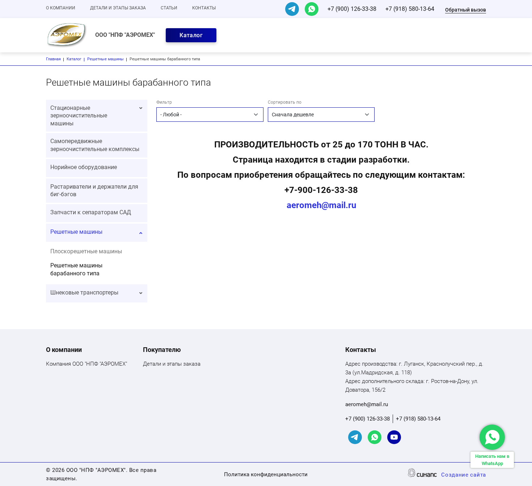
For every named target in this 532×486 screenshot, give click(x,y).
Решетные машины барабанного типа (76, 269)
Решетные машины (105, 59)
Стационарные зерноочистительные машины (78, 115)
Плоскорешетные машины (86, 251)
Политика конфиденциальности (266, 474)
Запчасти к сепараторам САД (90, 212)
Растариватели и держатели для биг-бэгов (94, 190)
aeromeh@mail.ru (321, 205)
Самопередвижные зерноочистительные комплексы (94, 145)
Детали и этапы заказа (118, 7)
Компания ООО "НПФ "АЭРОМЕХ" (86, 364)
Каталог (191, 35)
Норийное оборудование (83, 167)
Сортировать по (284, 102)
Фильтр (164, 102)
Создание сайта (463, 475)
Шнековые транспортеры (84, 292)
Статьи (169, 7)
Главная (53, 59)
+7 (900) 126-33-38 (352, 8)
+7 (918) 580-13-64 (409, 8)
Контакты (204, 7)
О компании (60, 7)
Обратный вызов (465, 10)
